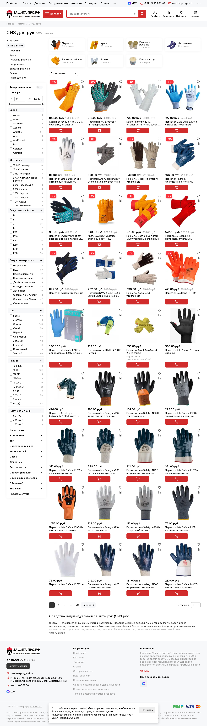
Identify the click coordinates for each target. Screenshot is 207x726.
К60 (28, 244)
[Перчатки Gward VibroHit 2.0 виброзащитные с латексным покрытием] (67, 211)
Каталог (21, 24)
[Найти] (142, 14)
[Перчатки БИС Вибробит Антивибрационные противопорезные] (105, 97)
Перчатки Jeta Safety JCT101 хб (67, 584)
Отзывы (105, 3)
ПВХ (28, 269)
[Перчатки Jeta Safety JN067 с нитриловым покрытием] (183, 559)
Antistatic (28, 123)
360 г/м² (28, 424)
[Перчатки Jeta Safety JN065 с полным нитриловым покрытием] (105, 559)
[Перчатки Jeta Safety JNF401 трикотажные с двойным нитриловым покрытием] (183, 388)
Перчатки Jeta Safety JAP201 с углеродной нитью (143, 529)
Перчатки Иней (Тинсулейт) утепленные (142, 180)
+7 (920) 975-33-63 (154, 3)
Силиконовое (28, 303)
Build (28, 144)
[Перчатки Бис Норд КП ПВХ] (183, 268)
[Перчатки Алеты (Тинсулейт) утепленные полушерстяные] (105, 154)
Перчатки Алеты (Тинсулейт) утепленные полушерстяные (104, 180)
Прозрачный (28, 349)
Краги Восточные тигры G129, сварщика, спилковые (66, 123)
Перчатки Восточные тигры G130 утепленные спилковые (142, 237)
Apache (28, 127)
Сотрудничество (58, 3)
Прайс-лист (13, 3)
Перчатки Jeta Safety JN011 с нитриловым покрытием (65, 180)
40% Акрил (28, 201)
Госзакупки (91, 3)
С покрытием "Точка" (28, 299)
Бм (28, 215)
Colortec (28, 148)
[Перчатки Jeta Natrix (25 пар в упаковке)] (183, 325)
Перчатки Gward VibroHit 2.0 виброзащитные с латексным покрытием (65, 237)
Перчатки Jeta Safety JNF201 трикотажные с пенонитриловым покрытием (142, 415)
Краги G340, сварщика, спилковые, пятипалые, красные (178, 237)
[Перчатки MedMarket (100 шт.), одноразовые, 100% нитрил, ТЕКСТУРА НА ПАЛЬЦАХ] (67, 325)
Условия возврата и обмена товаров (94, 693)
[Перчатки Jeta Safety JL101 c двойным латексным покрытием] (183, 502)
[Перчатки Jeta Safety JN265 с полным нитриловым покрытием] (67, 445)
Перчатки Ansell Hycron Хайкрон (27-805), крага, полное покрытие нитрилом (65, 415)
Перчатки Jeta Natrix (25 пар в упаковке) (182, 351)
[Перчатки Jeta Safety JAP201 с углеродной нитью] (144, 502)
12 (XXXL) (28, 386)
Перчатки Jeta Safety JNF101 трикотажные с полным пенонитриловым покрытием (104, 415)
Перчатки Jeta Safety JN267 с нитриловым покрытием (143, 471)
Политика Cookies (69, 717)
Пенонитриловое (28, 278)
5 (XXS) (28, 399)
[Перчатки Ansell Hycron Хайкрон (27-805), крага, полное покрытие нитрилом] (67, 388)
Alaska (28, 115)
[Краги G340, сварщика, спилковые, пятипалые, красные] (183, 211)
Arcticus (28, 131)
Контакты (76, 3)
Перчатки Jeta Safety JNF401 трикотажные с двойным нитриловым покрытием (181, 415)
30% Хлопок (28, 189)
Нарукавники (17, 64)
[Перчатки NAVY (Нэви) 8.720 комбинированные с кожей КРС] (105, 268)
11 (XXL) (28, 382)
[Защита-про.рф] (23, 14)
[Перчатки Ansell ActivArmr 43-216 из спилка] (144, 325)
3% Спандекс (28, 197)
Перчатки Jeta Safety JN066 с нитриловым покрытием (143, 586)
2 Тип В (28, 395)
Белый (28, 315)
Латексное (28, 290)
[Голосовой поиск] (134, 14)
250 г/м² (28, 416)
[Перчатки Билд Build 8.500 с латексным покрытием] (183, 97)
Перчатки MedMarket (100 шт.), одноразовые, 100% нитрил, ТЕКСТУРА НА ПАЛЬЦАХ (66, 351)
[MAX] (143, 683)
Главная (10, 24)
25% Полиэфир (28, 173)
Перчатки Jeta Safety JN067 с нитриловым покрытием (182, 586)
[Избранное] (82, 81)
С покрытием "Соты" (28, 294)
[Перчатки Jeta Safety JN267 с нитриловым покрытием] (144, 445)
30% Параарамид (28, 185)
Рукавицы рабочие (20, 59)
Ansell (28, 119)
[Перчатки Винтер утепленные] (67, 268)
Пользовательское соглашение (91, 689)
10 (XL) (28, 370)
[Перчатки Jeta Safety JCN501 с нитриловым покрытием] (67, 502)
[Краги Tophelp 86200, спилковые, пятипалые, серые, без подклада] (144, 97)
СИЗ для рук (15, 45)
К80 (28, 253)
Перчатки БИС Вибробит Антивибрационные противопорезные (102, 123)
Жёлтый (28, 319)
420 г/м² (28, 420)
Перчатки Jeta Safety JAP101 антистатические (104, 529)
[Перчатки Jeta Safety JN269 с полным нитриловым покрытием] (183, 445)
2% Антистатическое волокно (28, 179)
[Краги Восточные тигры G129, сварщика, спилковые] (67, 97)
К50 (28, 240)
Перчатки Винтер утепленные (66, 293)
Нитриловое (28, 265)
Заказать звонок (18, 666)
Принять (147, 710)
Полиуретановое (28, 286)
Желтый (28, 353)
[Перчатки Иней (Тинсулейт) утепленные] (144, 154)
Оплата (27, 3)
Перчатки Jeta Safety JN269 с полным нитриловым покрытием (182, 472)
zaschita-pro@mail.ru (183, 3)
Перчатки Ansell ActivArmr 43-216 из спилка (142, 351)
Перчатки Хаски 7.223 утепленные (138, 294)
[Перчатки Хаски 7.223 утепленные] (144, 268)
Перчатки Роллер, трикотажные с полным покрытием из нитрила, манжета (178, 180)
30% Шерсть (28, 193)
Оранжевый (28, 336)
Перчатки (15, 50)
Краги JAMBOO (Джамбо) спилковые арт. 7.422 (102, 237)
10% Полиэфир (28, 165)
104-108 (28, 365)
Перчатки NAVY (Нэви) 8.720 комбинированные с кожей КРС (104, 294)
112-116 (28, 374)
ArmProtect (28, 140)
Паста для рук (18, 77)
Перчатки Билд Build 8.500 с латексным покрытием (181, 123)
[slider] (9, 104)
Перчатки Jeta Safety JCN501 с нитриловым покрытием (66, 529)
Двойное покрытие (28, 282)
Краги (13, 55)
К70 (28, 249)
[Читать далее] (57, 633)
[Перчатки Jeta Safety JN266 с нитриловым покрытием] (105, 445)
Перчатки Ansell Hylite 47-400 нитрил (104, 351)
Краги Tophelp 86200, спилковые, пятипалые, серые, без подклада (143, 123)
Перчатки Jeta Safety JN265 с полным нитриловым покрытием (65, 472)
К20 (28, 232)
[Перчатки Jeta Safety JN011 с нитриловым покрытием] (67, 154)
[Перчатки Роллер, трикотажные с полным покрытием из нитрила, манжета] (183, 154)
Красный (28, 345)
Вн (28, 219)
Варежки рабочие (20, 68)
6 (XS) (28, 403)
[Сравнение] (82, 86)
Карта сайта (36, 706)
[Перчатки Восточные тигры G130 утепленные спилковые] (144, 211)
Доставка (39, 3)
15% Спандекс (28, 169)
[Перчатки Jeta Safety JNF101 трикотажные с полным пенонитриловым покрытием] (105, 388)
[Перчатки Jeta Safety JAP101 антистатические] (105, 502)
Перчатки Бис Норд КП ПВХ (180, 293)
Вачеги (13, 73)
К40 (28, 236)
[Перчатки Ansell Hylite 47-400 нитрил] (105, 325)
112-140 (28, 378)
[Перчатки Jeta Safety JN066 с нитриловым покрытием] (144, 559)
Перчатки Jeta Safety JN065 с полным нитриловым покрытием (104, 586)
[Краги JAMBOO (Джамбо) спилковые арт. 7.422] (105, 211)
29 (77, 605)
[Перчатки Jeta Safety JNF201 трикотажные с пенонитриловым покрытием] (144, 388)
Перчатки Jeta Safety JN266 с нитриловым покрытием (104, 471)
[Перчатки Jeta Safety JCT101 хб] (67, 559)
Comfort (28, 152)
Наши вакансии (81, 675)
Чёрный (28, 332)
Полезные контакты (84, 680)
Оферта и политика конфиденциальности (96, 684)
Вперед (87, 605)
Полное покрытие (28, 274)
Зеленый (28, 340)
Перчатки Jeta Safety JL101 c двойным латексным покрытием (181, 529)
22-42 (28, 391)
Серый (28, 324)
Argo (28, 136)
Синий (28, 328)
